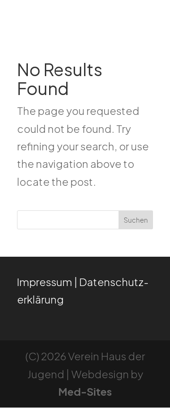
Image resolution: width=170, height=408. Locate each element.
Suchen (136, 220)
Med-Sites (85, 391)
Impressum (44, 281)
